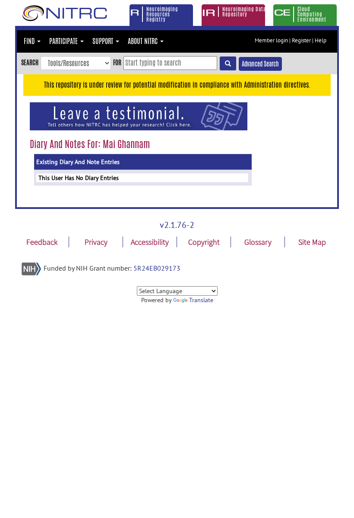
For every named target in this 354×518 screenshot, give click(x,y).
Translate (201, 300)
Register (301, 40)
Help (320, 40)
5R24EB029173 (156, 268)
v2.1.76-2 (177, 225)
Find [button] (30, 41)
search (29, 62)
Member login (271, 40)
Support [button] (103, 41)
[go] (228, 63)
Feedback (41, 242)
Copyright (204, 242)
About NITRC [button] (143, 41)
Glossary (258, 242)
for (117, 62)
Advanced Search (260, 64)
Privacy (96, 242)
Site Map (312, 242)
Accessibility (150, 242)
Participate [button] (64, 41)
